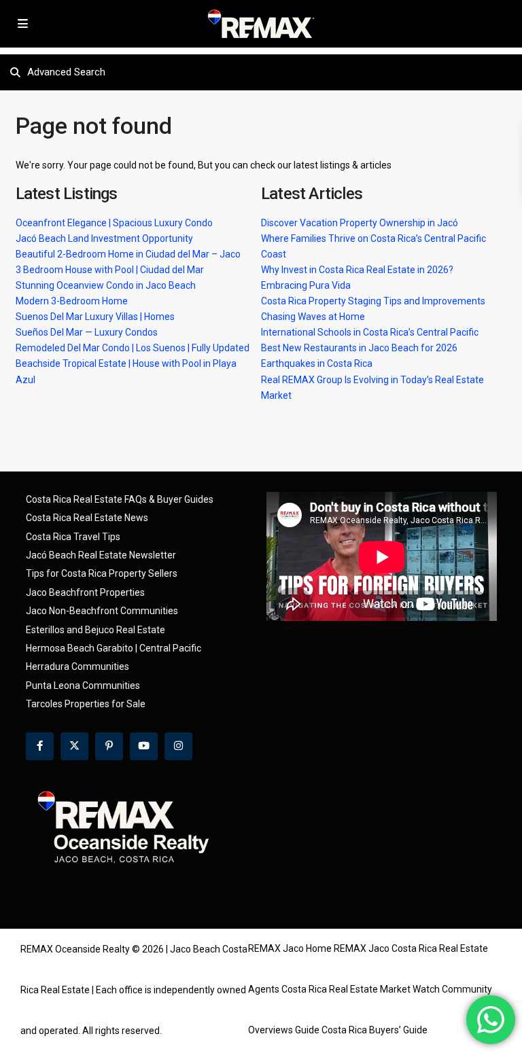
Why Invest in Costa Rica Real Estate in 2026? (357, 269)
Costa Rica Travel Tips (73, 536)
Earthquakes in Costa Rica (316, 363)
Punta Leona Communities (83, 685)
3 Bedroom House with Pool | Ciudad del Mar (110, 269)
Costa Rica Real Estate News (87, 517)
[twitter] (74, 746)
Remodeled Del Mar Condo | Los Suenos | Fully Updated (132, 347)
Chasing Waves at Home (313, 316)
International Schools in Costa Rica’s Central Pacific (369, 332)
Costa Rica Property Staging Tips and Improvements (373, 301)
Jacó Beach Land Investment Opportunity (104, 238)
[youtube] (144, 746)
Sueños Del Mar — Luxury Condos (87, 332)
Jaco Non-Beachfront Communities (102, 610)
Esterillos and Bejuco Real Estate (95, 629)
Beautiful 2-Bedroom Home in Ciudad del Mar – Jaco (128, 254)
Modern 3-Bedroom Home (72, 301)
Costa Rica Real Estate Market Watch (360, 989)
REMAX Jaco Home (290, 948)
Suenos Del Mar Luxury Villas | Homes (95, 316)
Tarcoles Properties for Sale (85, 703)
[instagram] (178, 746)
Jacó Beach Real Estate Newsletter (101, 555)
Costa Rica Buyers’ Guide (374, 1030)
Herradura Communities (77, 666)
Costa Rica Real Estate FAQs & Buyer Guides (119, 499)
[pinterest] (109, 746)
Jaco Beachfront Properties (85, 592)
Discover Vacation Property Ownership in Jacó (359, 222)
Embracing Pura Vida (306, 285)
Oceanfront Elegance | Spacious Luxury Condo (114, 222)
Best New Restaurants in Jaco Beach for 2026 (359, 347)
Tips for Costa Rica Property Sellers (101, 573)
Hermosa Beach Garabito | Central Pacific (113, 648)
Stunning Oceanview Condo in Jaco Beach (106, 285)
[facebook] (40, 746)
